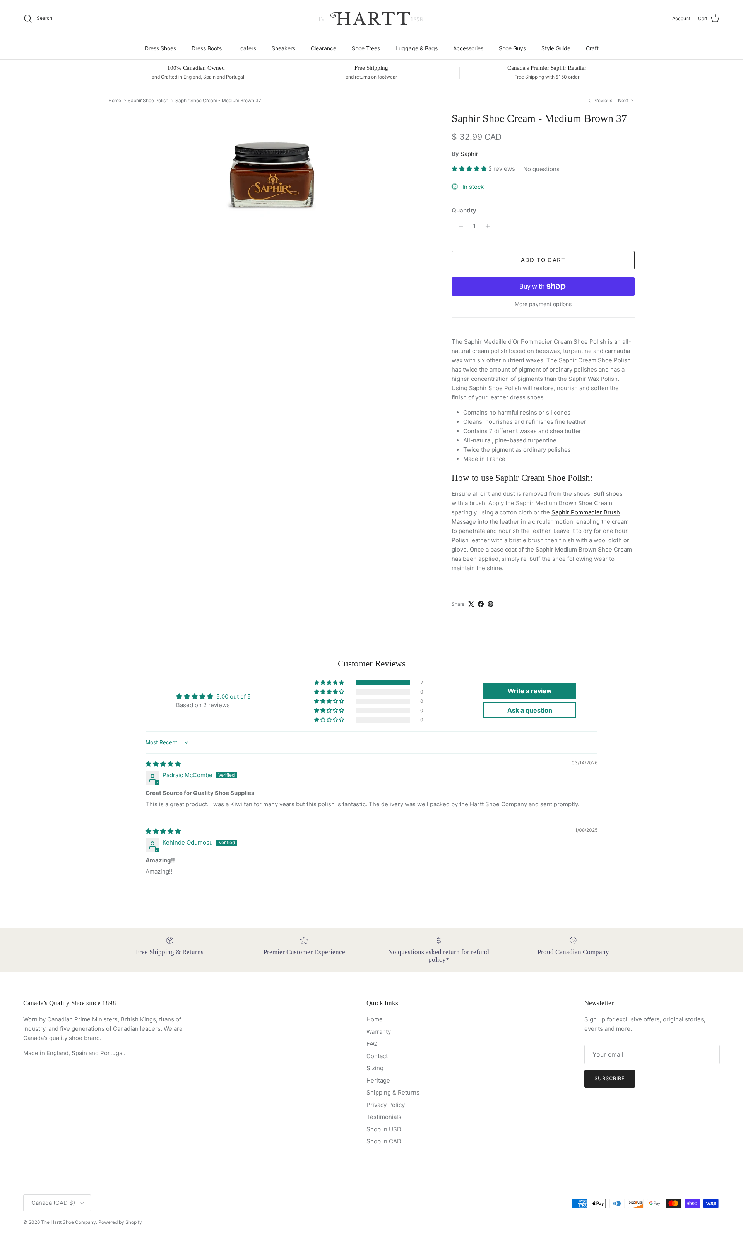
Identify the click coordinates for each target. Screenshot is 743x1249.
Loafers (246, 48)
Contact (377, 1056)
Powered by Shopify (120, 1222)
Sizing (374, 1068)
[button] (470, 168)
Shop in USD (383, 1129)
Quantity (464, 210)
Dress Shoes (160, 48)
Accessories (468, 48)
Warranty (378, 1031)
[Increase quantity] (489, 226)
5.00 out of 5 (233, 696)
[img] (163, 764)
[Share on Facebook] (481, 604)
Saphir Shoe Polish (148, 100)
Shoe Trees (366, 48)
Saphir (469, 154)
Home (114, 100)
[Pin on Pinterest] (490, 604)
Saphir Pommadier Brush (585, 512)
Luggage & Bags (416, 48)
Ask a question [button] (529, 710)
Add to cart (543, 260)
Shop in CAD (383, 1141)
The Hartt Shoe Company (68, 1222)
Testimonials (383, 1117)
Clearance (323, 48)
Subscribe (609, 1078)
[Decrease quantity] (459, 226)
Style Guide (555, 48)
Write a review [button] (530, 691)
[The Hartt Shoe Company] (371, 18)
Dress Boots (207, 48)
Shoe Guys (512, 48)
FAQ (371, 1043)
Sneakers (283, 48)
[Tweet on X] (471, 604)
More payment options (543, 304)
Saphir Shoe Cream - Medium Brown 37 (218, 100)
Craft (592, 48)
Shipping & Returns (392, 1092)
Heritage (378, 1080)
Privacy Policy (385, 1105)
